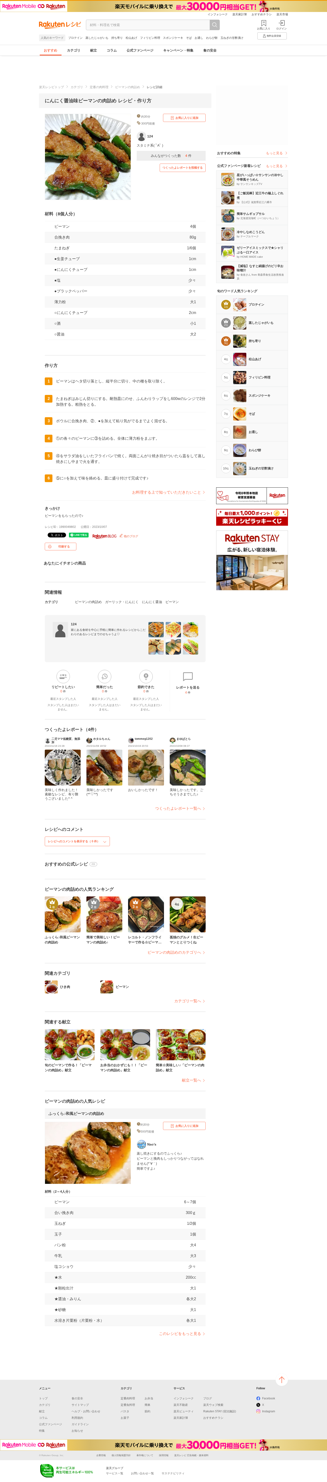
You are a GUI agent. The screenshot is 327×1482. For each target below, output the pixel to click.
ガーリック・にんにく (122, 602)
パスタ (125, 1411)
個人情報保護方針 (121, 1455)
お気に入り (263, 28)
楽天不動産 (181, 1405)
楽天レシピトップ (51, 87)
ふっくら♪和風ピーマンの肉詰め (76, 1114)
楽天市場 (282, 14)
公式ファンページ (140, 50)
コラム (112, 50)
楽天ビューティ (184, 1411)
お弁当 (149, 1398)
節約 (147, 1411)
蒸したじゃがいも (96, 38)
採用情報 (164, 1455)
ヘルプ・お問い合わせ (86, 1411)
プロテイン (75, 38)
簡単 (147, 1405)
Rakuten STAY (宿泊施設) (219, 1411)
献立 (93, 50)
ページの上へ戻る (282, 1380)
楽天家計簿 (239, 14)
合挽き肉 (62, 237)
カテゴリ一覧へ (187, 1001)
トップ (43, 1398)
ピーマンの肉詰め (127, 87)
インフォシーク (218, 14)
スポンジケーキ (173, 38)
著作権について (144, 1455)
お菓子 (125, 1417)
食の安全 (210, 50)
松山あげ (131, 38)
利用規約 (77, 1417)
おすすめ (50, 50)
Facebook (268, 1398)
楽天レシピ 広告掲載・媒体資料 (191, 1455)
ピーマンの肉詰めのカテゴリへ (174, 952)
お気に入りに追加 (186, 118)
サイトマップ (80, 1405)
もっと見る (274, 153)
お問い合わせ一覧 (142, 1473)
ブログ (207, 1398)
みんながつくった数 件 (171, 156)
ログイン (281, 28)
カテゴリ (73, 50)
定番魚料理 (128, 1405)
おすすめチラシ (262, 14)
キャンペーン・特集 (178, 50)
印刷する (64, 546)
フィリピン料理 (150, 38)
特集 (42, 1430)
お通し (199, 38)
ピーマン (62, 226)
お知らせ (77, 1430)
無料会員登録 (274, 35)
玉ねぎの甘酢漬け (231, 38)
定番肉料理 (128, 1398)
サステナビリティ (173, 1473)
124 (74, 624)
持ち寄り (117, 38)
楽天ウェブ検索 (213, 1405)
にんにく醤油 (152, 602)
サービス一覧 (114, 1473)
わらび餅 (212, 38)
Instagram (268, 1411)
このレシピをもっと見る (180, 1334)
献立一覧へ (191, 1080)
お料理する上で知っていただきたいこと (166, 492)
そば (189, 38)
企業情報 (101, 1455)
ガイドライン (80, 1424)
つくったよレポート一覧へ (178, 808)
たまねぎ (62, 248)
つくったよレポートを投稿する (183, 167)
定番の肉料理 (99, 87)
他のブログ (130, 536)
